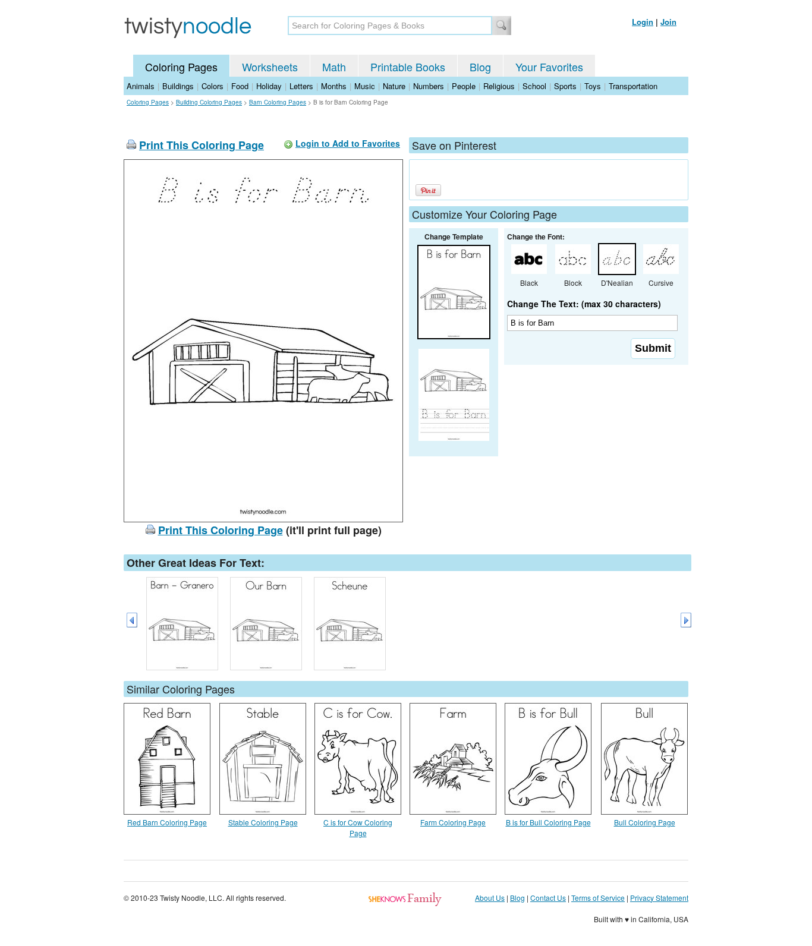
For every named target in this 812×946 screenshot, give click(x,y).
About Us (490, 898)
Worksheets (270, 66)
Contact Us (548, 898)
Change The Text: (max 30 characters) (584, 304)
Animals (141, 86)
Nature (394, 86)
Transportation (633, 86)
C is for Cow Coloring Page (357, 827)
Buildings (178, 86)
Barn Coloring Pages (277, 102)
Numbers (428, 86)
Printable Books (407, 66)
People (464, 86)
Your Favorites (549, 66)
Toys (592, 86)
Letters (301, 86)
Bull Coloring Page (644, 822)
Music (364, 86)
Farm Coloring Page (453, 822)
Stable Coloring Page (263, 822)
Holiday (269, 86)
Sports (565, 86)
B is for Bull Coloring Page (548, 822)
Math (334, 66)
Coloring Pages (181, 66)
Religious (499, 86)
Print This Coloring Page (201, 145)
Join (668, 21)
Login (642, 21)
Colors (213, 86)
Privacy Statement (659, 898)
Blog (480, 66)
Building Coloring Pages (209, 102)
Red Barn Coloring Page (167, 822)
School (534, 86)
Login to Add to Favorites (347, 143)
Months (334, 86)
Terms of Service (598, 898)
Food (239, 86)
